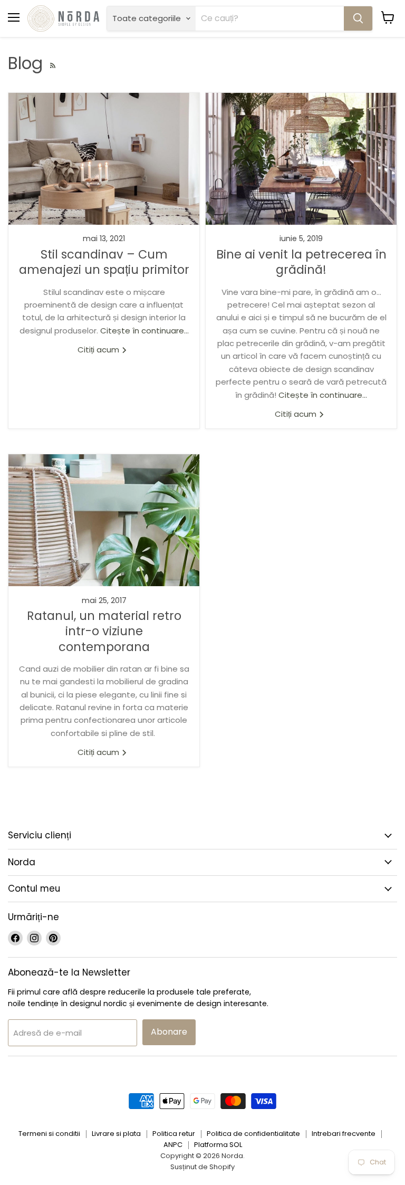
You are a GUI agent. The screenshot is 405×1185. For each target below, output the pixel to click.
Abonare (169, 1032)
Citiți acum (99, 349)
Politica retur (173, 1134)
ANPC (172, 1145)
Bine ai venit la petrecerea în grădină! (301, 262)
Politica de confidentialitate (253, 1134)
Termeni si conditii (49, 1134)
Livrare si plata (116, 1134)
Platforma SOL (218, 1145)
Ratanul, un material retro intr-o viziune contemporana (104, 631)
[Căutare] (358, 18)
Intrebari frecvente (343, 1134)
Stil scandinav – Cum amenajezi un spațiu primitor (104, 262)
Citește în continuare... (144, 330)
